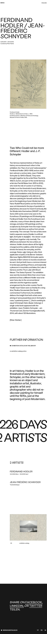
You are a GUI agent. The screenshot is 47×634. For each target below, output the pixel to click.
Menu (2, 3)
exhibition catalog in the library (24, 345)
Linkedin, (17, 606)
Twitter (35, 606)
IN (45, 630)
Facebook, (34, 602)
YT (38, 630)
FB (41, 630)
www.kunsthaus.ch (10, 630)
